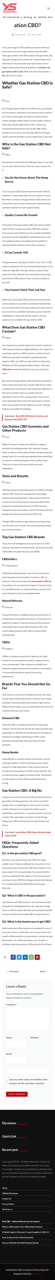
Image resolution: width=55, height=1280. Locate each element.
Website (34, 1037)
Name (9, 1037)
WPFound (37, 1273)
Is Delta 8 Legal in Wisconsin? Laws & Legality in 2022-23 (25, 1232)
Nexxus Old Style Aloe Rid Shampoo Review (20, 1243)
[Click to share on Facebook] (13, 957)
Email (9, 1054)
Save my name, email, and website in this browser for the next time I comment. (28, 1081)
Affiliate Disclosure (10, 1193)
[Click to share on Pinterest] (37, 957)
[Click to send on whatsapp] (31, 957)
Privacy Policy (8, 1204)
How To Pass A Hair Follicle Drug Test (17, 1237)
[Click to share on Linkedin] (25, 957)
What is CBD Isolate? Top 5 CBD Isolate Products (22, 1227)
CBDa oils (6, 369)
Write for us (7, 1209)
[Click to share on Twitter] (19, 957)
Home (4, 1188)
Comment (11, 1004)
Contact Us (6, 1199)
